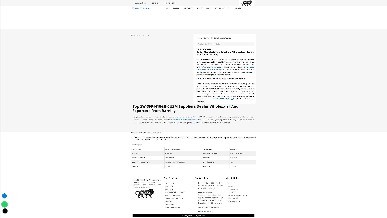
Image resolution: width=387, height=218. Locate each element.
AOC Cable (169, 189)
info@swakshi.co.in (141, 3)
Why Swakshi (232, 198)
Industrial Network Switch (175, 192)
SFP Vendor (169, 204)
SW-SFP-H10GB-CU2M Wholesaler (187, 120)
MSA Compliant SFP (172, 207)
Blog (228, 8)
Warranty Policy (233, 201)
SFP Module (169, 183)
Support (222, 8)
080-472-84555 (170, 3)
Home (167, 8)
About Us (176, 8)
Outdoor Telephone (172, 195)
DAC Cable (169, 186)
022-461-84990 (156, 3)
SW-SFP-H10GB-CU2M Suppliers (224, 99)
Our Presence (232, 189)
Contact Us (238, 8)
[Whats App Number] (4, 204)
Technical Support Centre (237, 195)
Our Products (188, 8)
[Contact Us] (4, 197)
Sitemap (200, 8)
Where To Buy (211, 8)
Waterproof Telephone (174, 198)
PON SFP (168, 201)
